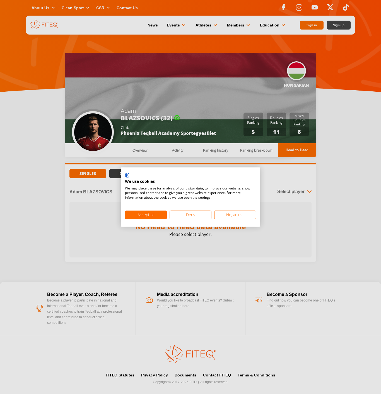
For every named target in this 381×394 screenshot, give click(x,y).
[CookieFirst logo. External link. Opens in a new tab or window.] (127, 175)
